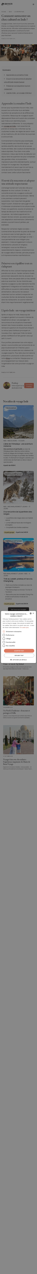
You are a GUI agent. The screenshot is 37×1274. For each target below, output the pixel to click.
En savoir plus (24, 627)
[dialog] (18, 637)
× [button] (33, 613)
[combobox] (31, 613)
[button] (18, 660)
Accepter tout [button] (19, 651)
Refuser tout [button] (19, 655)
